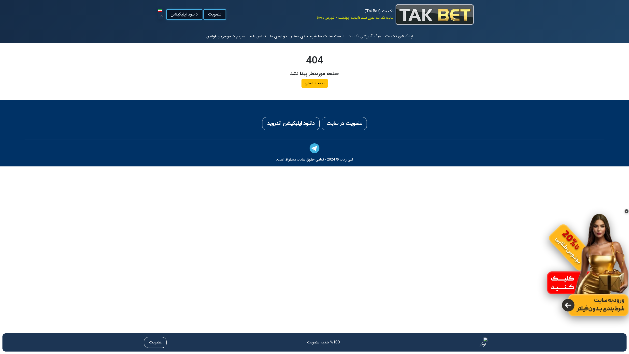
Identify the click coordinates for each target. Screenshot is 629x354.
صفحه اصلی (315, 83)
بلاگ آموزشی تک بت (364, 36)
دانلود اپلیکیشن (184, 14)
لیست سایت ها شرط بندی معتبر (317, 36)
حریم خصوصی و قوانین (225, 36)
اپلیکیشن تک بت (399, 36)
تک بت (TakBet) (379, 11)
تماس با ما (257, 36)
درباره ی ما (278, 36)
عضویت (215, 14)
